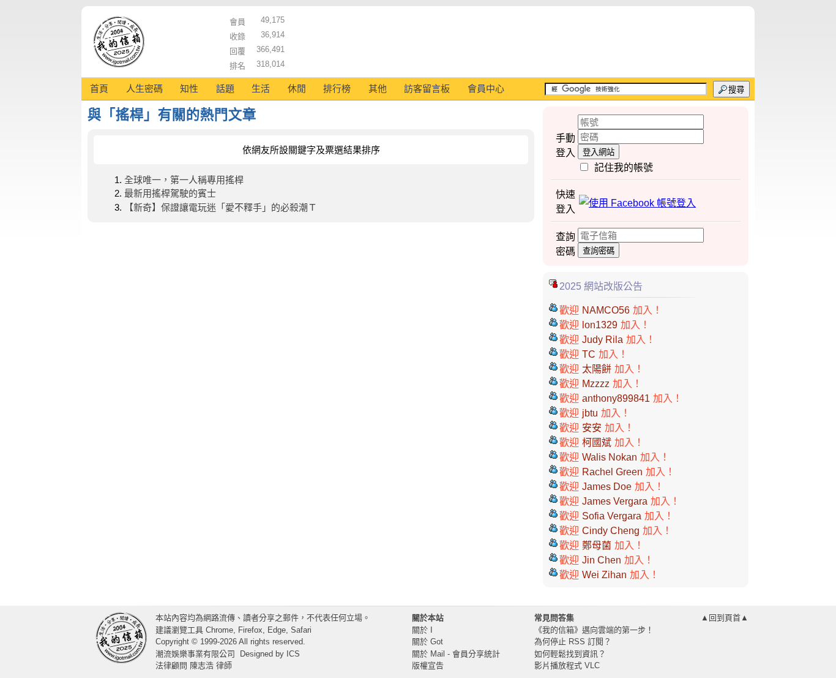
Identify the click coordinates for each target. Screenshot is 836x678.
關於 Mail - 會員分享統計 (456, 653)
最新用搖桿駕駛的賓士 (170, 193)
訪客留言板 (427, 88)
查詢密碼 (598, 250)
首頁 (99, 88)
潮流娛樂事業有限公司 (195, 653)
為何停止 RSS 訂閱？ (572, 641)
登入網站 (598, 152)
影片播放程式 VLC (567, 665)
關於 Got (427, 641)
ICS (293, 653)
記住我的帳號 (623, 167)
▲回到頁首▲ (724, 617)
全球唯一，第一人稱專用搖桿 (184, 180)
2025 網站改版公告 (601, 286)
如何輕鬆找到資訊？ (570, 653)
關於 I (422, 630)
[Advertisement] (516, 39)
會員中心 (486, 88)
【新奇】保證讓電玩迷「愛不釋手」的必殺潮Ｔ (220, 207)
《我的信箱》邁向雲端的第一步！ (594, 630)
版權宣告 (428, 665)
